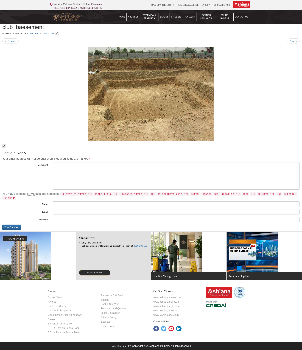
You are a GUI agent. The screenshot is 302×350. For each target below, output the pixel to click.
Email (45, 212)
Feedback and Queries (113, 308)
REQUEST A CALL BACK (188, 5)
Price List (176, 17)
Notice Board (108, 326)
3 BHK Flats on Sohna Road (64, 332)
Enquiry (105, 299)
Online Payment (224, 17)
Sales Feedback (57, 306)
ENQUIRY (206, 5)
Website (43, 219)
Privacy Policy (109, 317)
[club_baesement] (151, 94)
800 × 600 (34, 33)
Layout (164, 17)
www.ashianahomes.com (167, 297)
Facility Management (165, 276)
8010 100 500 (162, 5)
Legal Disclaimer (110, 313)
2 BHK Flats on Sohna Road (64, 328)
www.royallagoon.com (165, 310)
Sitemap (105, 321)
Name (45, 204)
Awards (52, 301)
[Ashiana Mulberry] (73, 16)
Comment (43, 165)
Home (122, 17)
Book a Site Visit (110, 304)
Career (52, 319)
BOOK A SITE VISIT (222, 5)
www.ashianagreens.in (166, 301)
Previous (10, 41)
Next (293, 41)
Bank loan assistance (60, 323)
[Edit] (57, 33)
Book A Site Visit (94, 273)
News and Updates (239, 276)
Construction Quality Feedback (65, 315)
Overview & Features (149, 17)
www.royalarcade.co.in (166, 315)
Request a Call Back (112, 295)
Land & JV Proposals (59, 310)
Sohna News (55, 297)
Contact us (241, 17)
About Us (133, 17)
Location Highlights (205, 17)
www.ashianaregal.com (166, 306)
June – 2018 (48, 33)
